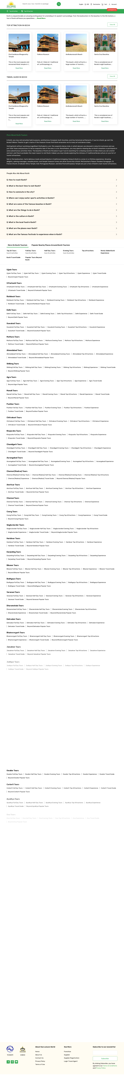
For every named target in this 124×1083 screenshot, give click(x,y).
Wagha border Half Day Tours (40, 528)
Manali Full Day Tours (14, 394)
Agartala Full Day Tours (15, 899)
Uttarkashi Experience (100, 287)
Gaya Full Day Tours (14, 1007)
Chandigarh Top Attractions (81, 448)
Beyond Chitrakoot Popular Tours (40, 425)
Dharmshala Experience (104, 952)
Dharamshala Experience (17, 613)
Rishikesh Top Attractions (76, 300)
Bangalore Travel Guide (16, 734)
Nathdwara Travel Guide (17, 862)
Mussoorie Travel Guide (16, 889)
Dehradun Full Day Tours (15, 623)
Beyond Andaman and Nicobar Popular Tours (24, 848)
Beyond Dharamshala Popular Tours (63, 613)
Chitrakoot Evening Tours (58, 421)
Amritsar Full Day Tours (15, 488)
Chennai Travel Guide (15, 505)
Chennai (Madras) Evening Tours (70, 475)
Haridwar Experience (94, 542)
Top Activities (13, 11)
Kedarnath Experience (99, 939)
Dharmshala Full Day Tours (16, 952)
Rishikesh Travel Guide (16, 304)
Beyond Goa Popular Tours (17, 818)
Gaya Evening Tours (48, 1007)
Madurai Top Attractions (72, 703)
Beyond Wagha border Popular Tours (64, 532)
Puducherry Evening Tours (59, 926)
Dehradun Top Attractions (77, 623)
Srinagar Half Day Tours (34, 828)
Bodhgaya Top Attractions (77, 582)
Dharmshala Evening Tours (60, 952)
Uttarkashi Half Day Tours (36, 287)
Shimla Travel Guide (103, 872)
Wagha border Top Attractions (87, 528)
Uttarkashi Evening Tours (58, 287)
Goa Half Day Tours (29, 814)
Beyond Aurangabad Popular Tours (41, 465)
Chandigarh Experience (102, 448)
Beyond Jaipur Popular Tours (18, 747)
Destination (96, 4)
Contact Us (39, 1058)
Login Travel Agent (71, 1061)
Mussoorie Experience (98, 885)
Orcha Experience (84, 1038)
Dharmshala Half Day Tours (38, 952)
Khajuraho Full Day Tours (15, 434)
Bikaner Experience (90, 569)
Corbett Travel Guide (108, 788)
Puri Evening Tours (45, 966)
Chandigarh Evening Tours (59, 448)
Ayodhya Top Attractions (74, 801)
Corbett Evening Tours (53, 788)
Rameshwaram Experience (17, 997)
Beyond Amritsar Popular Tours (38, 492)
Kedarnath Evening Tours (57, 939)
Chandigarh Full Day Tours (16, 448)
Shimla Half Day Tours (32, 872)
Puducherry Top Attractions (81, 926)
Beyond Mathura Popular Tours (37, 344)
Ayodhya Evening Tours (54, 801)
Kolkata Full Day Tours (14, 717)
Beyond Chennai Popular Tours (37, 505)
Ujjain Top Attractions (67, 273)
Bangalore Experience (98, 730)
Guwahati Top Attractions (77, 327)
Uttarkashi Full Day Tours (16, 287)
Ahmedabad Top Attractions (83, 354)
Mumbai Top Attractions (72, 676)
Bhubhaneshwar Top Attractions (94, 690)
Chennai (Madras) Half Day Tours (44, 475)
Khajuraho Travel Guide (16, 438)
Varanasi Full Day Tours (15, 596)
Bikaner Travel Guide (107, 569)
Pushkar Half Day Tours (34, 408)
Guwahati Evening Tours (56, 327)
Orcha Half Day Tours (31, 1038)
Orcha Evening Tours (49, 1038)
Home (37, 1051)
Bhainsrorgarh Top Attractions (88, 636)
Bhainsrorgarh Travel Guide (39, 640)
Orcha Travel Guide (100, 1038)
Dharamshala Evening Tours (62, 609)
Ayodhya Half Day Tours (34, 801)
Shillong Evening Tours (53, 367)
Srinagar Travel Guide (15, 831)
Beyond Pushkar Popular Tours (37, 411)
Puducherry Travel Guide (17, 929)
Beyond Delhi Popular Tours (18, 317)
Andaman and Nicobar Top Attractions (22, 845)
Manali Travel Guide (102, 394)
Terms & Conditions (110, 1066)
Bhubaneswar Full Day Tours (17, 979)
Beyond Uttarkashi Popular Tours (40, 290)
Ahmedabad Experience (104, 354)
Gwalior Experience (90, 774)
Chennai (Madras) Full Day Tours (18, 475)
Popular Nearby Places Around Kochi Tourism (51, 245)
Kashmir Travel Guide (15, 1026)
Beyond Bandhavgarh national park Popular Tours (26, 764)
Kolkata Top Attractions (71, 717)
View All (112, 24)
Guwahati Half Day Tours (36, 327)
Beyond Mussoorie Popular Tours (39, 889)
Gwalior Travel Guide (107, 774)
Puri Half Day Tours (29, 966)
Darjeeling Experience (98, 555)
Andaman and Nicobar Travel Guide (78, 845)
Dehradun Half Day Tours (35, 623)
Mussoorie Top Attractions (78, 885)
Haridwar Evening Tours (54, 542)
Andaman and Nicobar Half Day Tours (48, 841)
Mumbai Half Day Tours (33, 676)
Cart (105, 4)
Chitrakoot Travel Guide (16, 425)
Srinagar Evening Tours (53, 828)
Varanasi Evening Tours (54, 596)
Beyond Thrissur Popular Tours (37, 916)
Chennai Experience (92, 502)
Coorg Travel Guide (100, 515)
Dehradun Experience (96, 623)
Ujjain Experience (84, 273)
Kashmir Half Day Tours (34, 1022)
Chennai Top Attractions (73, 502)
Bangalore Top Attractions (78, 730)
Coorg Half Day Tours (31, 515)
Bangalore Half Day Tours (36, 730)
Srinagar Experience (92, 828)
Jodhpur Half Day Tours (34, 663)
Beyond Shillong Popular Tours (19, 371)
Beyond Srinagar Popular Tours (37, 831)
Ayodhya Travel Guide (16, 805)
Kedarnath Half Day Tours (36, 939)
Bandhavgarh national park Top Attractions (23, 761)
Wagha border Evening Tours (63, 528)
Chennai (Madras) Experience (18, 478)
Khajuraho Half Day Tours (36, 434)
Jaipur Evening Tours (50, 744)
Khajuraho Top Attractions (78, 434)
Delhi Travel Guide (96, 313)
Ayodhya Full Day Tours (15, 801)
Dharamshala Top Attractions (85, 609)
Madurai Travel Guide (108, 703)
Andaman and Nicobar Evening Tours (78, 841)
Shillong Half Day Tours (33, 367)
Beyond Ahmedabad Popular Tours (41, 357)
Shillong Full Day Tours (15, 367)
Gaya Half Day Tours (30, 1007)
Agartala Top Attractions (74, 899)
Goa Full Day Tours (13, 814)
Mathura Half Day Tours (34, 340)
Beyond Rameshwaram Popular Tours (66, 997)
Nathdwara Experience (101, 858)
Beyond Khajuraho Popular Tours (39, 438)
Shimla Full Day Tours (14, 872)
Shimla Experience (87, 872)
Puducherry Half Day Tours (37, 926)
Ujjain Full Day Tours (14, 273)
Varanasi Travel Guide (16, 599)
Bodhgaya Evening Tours (57, 582)
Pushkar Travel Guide (15, 411)
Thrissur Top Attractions (73, 912)
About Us (38, 1055)
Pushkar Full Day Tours (15, 408)
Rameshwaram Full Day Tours (17, 993)
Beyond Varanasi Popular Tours (38, 599)
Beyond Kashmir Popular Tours (37, 1026)
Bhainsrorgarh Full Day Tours (17, 636)
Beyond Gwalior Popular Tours (19, 778)
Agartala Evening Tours (54, 899)
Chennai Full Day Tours (15, 502)
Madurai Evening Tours (53, 703)
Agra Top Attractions (64, 381)
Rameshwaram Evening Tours (65, 993)
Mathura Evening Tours (53, 340)
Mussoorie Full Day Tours (15, 885)
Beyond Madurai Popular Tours (19, 707)
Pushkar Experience (91, 408)
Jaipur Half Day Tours (32, 744)
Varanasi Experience (93, 596)
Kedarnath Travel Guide (16, 943)
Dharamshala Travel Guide (38, 613)
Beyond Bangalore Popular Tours (39, 734)
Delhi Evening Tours (47, 313)
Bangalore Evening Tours (57, 730)
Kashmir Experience (91, 1022)
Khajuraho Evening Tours (57, 434)
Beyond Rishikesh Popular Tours (38, 304)
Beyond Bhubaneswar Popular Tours (64, 983)
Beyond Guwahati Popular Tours (38, 331)
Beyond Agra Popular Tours (17, 384)
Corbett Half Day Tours (33, 788)
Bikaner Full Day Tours (14, 569)
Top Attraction (28, 11)
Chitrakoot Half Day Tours (37, 421)
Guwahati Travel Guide (16, 331)
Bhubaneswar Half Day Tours (40, 979)
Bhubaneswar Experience (17, 983)
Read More (19, 68)
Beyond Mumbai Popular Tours (19, 680)
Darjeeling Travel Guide (16, 559)
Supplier (67, 1055)
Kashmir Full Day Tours (15, 1022)
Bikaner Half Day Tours (33, 569)
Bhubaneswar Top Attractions (87, 979)
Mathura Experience (93, 340)
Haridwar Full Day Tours (15, 542)
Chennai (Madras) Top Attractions (96, 475)
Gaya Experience (82, 1007)
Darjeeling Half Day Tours (36, 555)
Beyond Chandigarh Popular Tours (41, 452)
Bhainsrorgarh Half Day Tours (40, 636)
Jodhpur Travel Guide (16, 666)
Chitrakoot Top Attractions (80, 421)
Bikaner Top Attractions (71, 569)
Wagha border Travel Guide (39, 532)
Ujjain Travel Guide (99, 273)
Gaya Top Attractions (65, 1007)
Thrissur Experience (92, 912)
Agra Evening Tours (47, 381)
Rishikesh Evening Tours (55, 300)
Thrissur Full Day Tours (15, 912)
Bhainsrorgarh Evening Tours (64, 636)
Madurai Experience (91, 703)
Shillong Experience (91, 367)
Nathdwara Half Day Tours (37, 858)
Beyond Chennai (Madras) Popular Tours (71, 478)
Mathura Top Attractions (74, 340)
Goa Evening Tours (45, 814)
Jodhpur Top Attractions (74, 663)
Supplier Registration (71, 1058)
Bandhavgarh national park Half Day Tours (54, 757)
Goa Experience (78, 814)
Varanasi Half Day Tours (34, 596)
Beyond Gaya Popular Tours (18, 1011)
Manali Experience (86, 394)
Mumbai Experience (91, 676)
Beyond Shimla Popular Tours (18, 875)
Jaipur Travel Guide (102, 744)
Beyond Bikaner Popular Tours (19, 572)
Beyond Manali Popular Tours (18, 398)
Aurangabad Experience (105, 461)
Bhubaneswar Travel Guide (39, 983)
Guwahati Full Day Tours (15, 327)
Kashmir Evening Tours (53, 1022)
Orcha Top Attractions (67, 1038)
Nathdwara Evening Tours (58, 858)
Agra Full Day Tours (13, 381)
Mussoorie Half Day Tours (36, 885)
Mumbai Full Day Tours (15, 676)
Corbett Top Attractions (72, 788)
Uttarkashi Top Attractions (79, 287)
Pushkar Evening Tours (53, 408)
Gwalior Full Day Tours (14, 774)
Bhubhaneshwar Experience (18, 693)
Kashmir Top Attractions (73, 1022)
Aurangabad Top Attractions (83, 461)
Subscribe (105, 1059)
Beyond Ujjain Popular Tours (18, 277)
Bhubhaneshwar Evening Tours (68, 690)
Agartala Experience (93, 899)
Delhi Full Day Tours (13, 313)
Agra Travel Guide (95, 381)
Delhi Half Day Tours (30, 313)
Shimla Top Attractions (69, 872)
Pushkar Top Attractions (73, 408)
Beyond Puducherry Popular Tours (40, 929)
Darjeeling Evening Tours (57, 555)
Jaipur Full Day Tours (14, 744)
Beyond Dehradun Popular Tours (38, 626)
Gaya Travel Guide (97, 1007)
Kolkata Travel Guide (107, 717)
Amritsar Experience (93, 488)
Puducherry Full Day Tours (16, 926)
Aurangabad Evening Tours (60, 461)
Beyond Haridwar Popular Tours (38, 546)
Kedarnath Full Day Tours (15, 939)
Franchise (67, 1051)
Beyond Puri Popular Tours (17, 969)
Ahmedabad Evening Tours (60, 354)
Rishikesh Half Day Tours (35, 300)
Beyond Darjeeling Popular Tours (39, 559)
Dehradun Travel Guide (16, 626)
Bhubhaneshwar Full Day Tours (18, 690)
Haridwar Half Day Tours (34, 542)
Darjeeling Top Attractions (77, 555)
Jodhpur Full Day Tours (15, 663)
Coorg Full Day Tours (14, 515)
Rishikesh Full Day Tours (15, 300)
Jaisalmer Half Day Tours (36, 649)
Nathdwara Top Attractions (81, 858)
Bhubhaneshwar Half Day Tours (42, 690)
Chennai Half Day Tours (34, 502)
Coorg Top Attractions (67, 515)
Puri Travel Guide (92, 966)
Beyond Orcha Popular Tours (18, 1041)
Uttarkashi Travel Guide (16, 290)
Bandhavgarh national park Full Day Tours (21, 757)
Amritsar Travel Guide (16, 492)
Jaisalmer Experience (97, 649)
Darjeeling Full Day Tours (15, 555)
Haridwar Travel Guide (16, 546)
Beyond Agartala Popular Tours (38, 902)
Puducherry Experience (102, 926)
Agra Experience (80, 381)
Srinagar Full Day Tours (15, 828)
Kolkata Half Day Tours (33, 717)
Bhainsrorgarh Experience (17, 640)
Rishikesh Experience (96, 300)
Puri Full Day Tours (13, 966)
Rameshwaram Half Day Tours (41, 993)
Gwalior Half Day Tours (33, 774)
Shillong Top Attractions (72, 367)
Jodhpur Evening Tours (53, 663)
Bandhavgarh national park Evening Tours (87, 757)
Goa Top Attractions (62, 814)
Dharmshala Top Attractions (82, 952)
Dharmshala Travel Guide (17, 956)
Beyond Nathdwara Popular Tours (40, 862)
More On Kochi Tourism (17, 245)
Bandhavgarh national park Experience (56, 761)
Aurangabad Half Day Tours (38, 461)
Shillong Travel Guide (107, 367)
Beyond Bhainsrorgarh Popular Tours (65, 640)
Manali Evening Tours (50, 394)
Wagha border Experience (17, 532)
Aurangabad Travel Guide (17, 465)
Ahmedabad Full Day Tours (16, 354)
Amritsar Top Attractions (74, 488)
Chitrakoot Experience (100, 421)
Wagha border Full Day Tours (17, 528)
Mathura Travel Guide (16, 344)
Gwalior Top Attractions (71, 774)
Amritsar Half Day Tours (34, 488)
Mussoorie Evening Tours (57, 885)
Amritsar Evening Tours (54, 488)
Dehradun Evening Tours (56, 623)
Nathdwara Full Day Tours (16, 858)
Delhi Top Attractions (65, 313)
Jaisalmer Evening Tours (56, 649)
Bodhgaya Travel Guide (16, 586)
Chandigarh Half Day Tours (37, 448)
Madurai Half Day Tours (33, 703)
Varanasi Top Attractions (74, 596)
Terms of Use (40, 1064)
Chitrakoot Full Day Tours (16, 421)
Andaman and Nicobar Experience (50, 845)
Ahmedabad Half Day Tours (38, 354)
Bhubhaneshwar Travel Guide (41, 693)
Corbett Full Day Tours (15, 788)
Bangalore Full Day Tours (15, 730)
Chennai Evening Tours (53, 502)
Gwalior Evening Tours (52, 774)
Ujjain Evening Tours (48, 273)
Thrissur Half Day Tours (34, 912)
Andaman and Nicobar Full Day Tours (20, 841)
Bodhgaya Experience (98, 582)
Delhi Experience (81, 313)
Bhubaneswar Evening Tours (63, 979)
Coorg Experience (84, 515)
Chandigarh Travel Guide (17, 452)
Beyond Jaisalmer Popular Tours (39, 653)
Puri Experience (77, 966)
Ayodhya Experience (93, 801)
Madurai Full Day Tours (15, 703)
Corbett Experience (91, 788)
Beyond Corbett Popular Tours (19, 791)
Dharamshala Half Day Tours (39, 609)
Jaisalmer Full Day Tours (15, 649)
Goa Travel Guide (93, 814)
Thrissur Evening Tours (53, 912)
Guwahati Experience (97, 327)
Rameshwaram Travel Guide (40, 997)
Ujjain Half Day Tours (31, 273)
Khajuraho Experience (98, 434)
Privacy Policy (40, 1061)
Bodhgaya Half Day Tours (36, 582)
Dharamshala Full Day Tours (16, 609)
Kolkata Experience (90, 717)
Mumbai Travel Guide (107, 676)
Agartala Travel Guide (16, 902)
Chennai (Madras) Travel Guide (43, 478)
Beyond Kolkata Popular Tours (19, 720)
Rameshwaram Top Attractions (90, 993)
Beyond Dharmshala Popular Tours (41, 956)
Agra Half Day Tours (30, 381)
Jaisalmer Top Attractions (77, 649)
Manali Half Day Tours (32, 394)
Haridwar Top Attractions (75, 542)
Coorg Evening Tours (49, 515)
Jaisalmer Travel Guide (16, 653)
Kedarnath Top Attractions (79, 939)
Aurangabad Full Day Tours (16, 461)
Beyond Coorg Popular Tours (18, 519)
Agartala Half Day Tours (34, 899)
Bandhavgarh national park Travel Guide (87, 761)
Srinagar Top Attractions (73, 828)
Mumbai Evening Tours (53, 676)
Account (114, 4)
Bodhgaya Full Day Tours (15, 582)
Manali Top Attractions (68, 394)
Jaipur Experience (86, 744)
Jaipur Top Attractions (68, 744)
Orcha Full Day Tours (14, 1038)
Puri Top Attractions (62, 966)
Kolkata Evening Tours (52, 717)
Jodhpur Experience (93, 663)
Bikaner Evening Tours (52, 569)
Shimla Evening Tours (50, 872)
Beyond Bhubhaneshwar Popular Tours (69, 693)
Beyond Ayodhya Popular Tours (37, 805)
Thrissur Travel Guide (15, 916)
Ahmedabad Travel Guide (17, 357)
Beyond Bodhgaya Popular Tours (39, 586)
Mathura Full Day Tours (15, 340)
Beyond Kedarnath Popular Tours (39, 943)
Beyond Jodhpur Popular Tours (37, 666)
